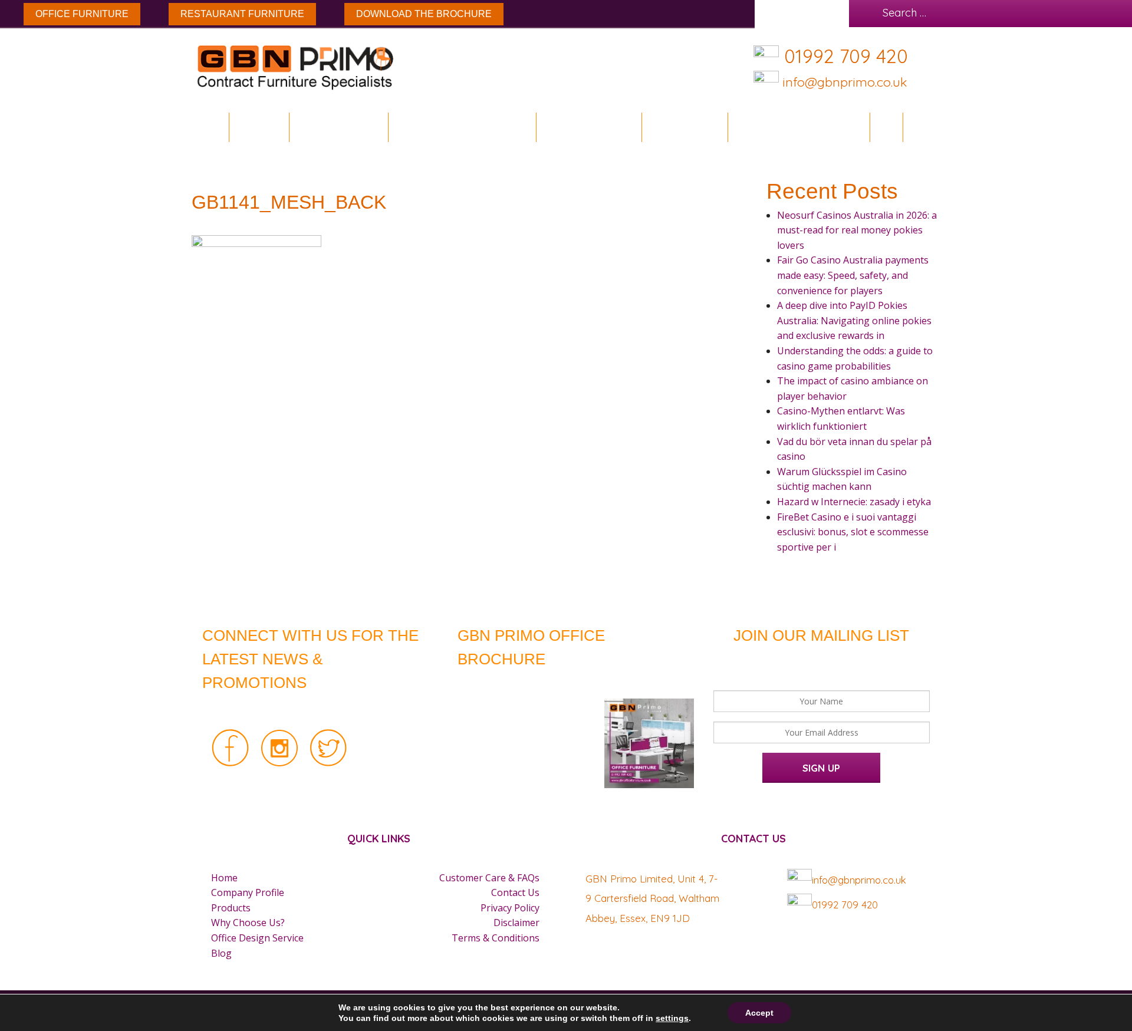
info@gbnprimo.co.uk (843, 82)
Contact (932, 127)
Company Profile (247, 892)
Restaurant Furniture (242, 14)
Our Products (584, 127)
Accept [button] (759, 1012)
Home (211, 127)
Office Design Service (798, 127)
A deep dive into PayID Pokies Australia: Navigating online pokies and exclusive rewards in (854, 320)
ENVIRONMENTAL (339, 127)
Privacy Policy (510, 907)
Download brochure (458, 127)
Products (231, 907)
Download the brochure (424, 14)
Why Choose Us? (248, 922)
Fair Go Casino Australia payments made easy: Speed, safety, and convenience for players (853, 275)
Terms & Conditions (495, 937)
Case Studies (684, 127)
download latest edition (549, 684)
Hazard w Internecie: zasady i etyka (854, 501)
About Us (259, 127)
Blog (886, 127)
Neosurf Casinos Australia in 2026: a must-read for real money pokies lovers (857, 230)
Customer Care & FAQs (489, 877)
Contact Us (515, 892)
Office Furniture (82, 14)
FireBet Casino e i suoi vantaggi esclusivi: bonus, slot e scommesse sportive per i (853, 532)
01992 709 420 (846, 56)
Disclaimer (516, 922)
